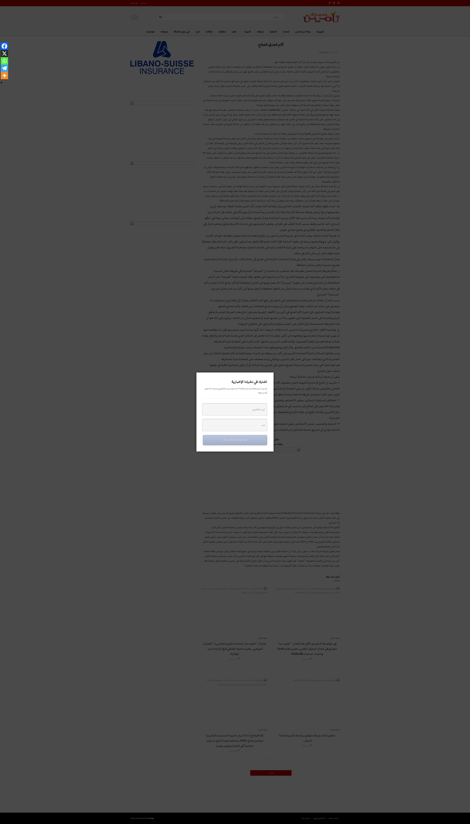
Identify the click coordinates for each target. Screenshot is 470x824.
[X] (4, 53)
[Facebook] (4, 46)
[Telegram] (4, 68)
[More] (4, 75)
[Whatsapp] (4, 61)
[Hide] (1, 82)
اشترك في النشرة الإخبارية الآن (235, 439)
